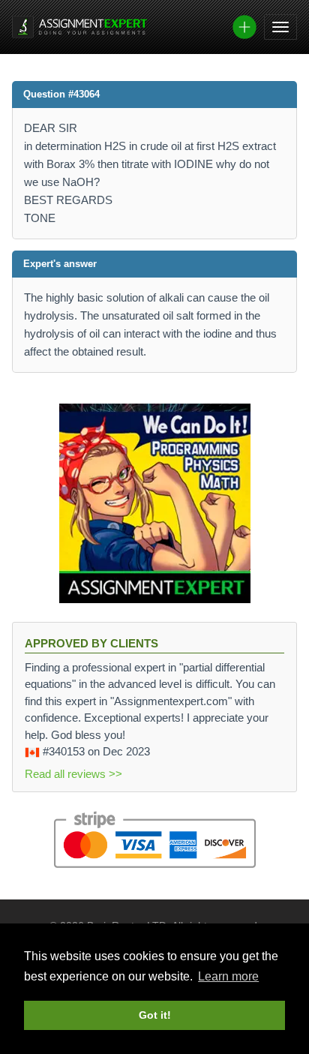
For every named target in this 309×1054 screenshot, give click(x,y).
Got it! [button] (155, 1015)
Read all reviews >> (73, 773)
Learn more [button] (228, 976)
